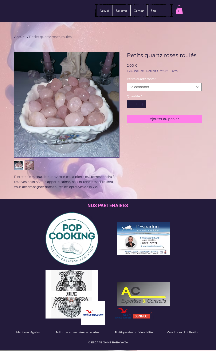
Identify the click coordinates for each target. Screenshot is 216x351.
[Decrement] (130, 104)
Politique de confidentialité (134, 332)
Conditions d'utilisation (183, 332)
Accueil (20, 37)
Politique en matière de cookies (77, 332)
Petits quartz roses (141, 79)
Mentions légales (28, 332)
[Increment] (143, 104)
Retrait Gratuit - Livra (162, 71)
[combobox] (164, 87)
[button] (179, 9)
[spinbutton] (136, 104)
